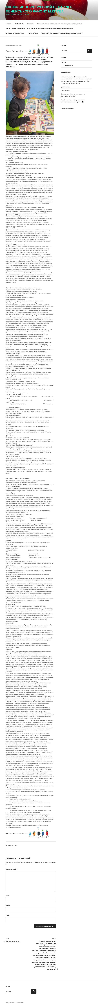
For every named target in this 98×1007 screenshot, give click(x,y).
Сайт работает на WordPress (14, 1003)
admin (20, 45)
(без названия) (65, 87)
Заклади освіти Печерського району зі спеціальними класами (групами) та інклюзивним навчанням (39, 28)
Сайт (7, 915)
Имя (8, 895)
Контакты (30, 24)
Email (8, 905)
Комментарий (11, 869)
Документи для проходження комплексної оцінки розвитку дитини (59, 24)
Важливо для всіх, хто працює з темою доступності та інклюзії (73, 95)
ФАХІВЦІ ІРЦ (19, 24)
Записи (63, 62)
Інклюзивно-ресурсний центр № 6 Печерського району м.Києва (39, 9)
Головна (8, 24)
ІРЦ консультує (33, 33)
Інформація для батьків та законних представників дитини (61, 33)
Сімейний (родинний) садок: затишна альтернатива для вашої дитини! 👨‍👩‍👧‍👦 (73, 101)
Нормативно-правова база (15, 33)
